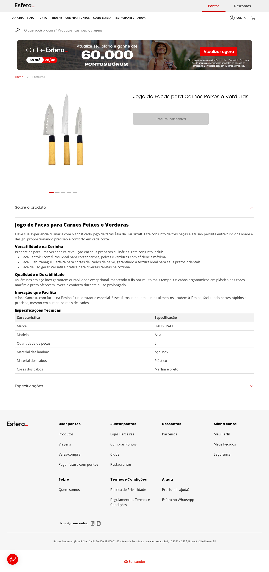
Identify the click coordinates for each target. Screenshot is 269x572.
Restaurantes (121, 464)
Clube (114, 454)
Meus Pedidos (225, 444)
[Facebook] (92, 523)
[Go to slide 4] (69, 192)
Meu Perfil (222, 434)
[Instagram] (98, 523)
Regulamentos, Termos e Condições (130, 502)
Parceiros (169, 434)
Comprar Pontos (123, 444)
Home (19, 77)
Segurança (222, 454)
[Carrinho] (253, 18)
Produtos (66, 434)
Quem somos (69, 489)
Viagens (65, 444)
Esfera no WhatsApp (178, 499)
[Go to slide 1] (51, 192)
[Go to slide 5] (75, 192)
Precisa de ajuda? (176, 489)
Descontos (242, 6)
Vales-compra (69, 454)
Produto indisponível (171, 119)
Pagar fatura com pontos (78, 464)
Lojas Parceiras (122, 434)
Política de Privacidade (128, 489)
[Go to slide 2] (57, 192)
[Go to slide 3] (63, 192)
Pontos (213, 6)
